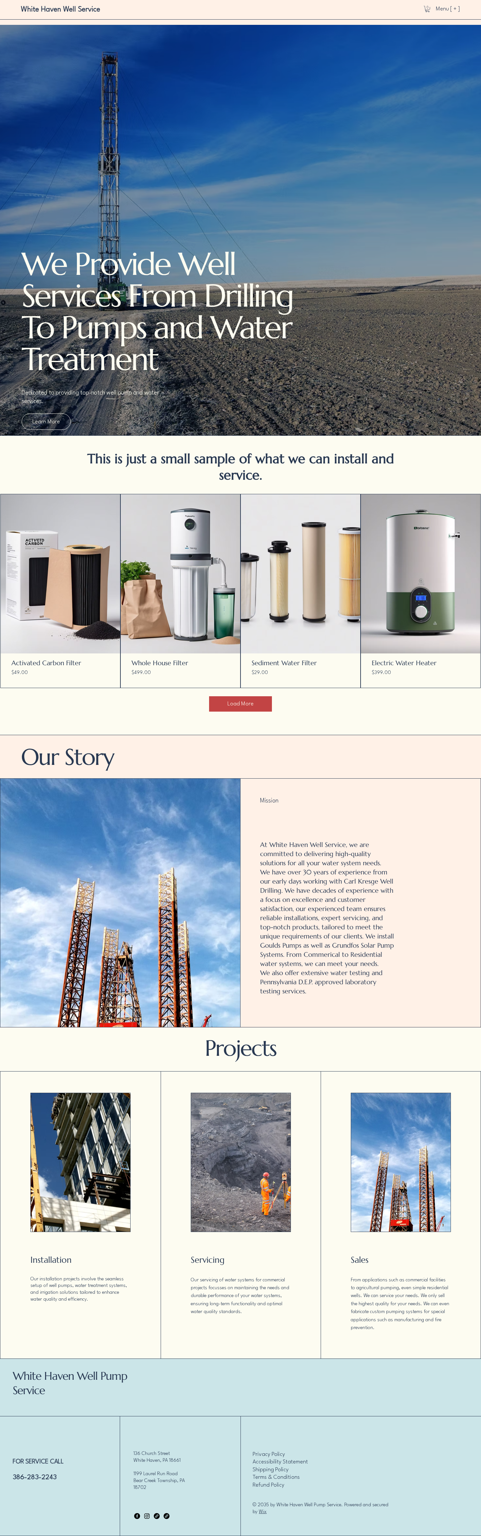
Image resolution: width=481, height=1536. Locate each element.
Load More (240, 704)
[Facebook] (137, 1516)
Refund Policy (268, 1485)
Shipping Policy (271, 1470)
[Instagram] (147, 1516)
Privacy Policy (269, 1454)
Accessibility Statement (280, 1462)
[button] (427, 9)
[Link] (156, 1516)
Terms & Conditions (276, 1477)
